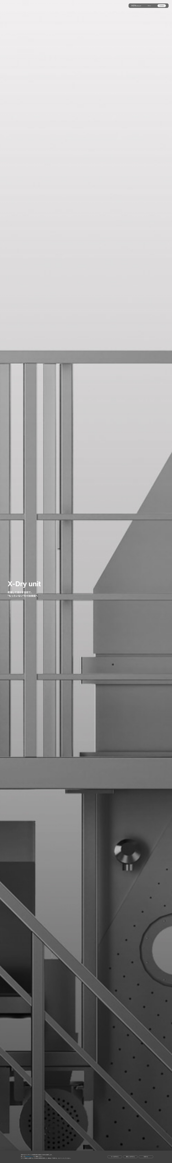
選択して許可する (130, 1156)
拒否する (146, 1156)
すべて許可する (115, 1156)
